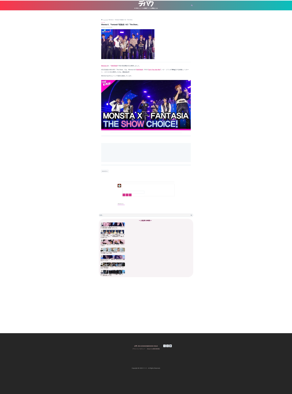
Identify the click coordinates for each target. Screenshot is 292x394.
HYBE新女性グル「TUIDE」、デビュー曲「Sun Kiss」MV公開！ (112, 267)
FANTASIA (114, 66)
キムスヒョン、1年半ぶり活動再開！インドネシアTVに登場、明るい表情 (113, 252)
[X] (164, 346)
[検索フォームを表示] (191, 5)
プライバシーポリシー (138, 349)
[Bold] (124, 195)
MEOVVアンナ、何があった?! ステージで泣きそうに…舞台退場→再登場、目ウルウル (113, 227)
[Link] (130, 195)
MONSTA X (105, 171)
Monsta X (104, 66)
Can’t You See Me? (154, 69)
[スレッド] (167, 346)
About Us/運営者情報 (153, 349)
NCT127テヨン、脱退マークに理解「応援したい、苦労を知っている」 (112, 275)
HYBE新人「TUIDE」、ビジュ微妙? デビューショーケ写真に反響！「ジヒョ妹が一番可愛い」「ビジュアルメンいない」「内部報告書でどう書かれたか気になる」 (113, 236)
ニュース (103, 22)
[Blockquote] (127, 195)
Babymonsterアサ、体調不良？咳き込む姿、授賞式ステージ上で (113, 260)
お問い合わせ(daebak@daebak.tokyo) (146, 346)
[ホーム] (102, 19)
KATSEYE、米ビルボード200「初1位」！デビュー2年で (112, 245)
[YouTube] (170, 346)
